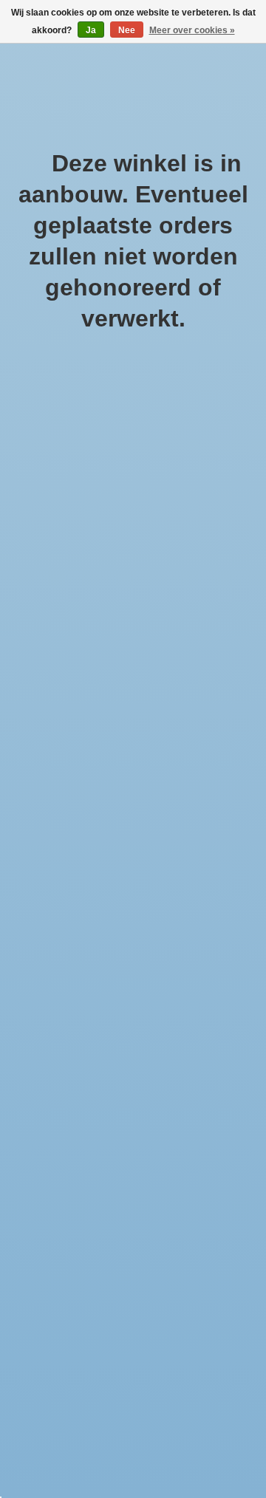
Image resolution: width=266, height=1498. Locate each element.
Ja (91, 30)
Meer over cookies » (192, 30)
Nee (126, 30)
